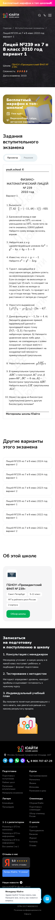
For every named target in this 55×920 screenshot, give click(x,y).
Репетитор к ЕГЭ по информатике (11, 841)
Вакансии (33, 834)
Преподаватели (36, 830)
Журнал (33, 838)
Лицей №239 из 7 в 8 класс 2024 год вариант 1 (26, 476)
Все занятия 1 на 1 (10, 846)
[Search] (39, 15)
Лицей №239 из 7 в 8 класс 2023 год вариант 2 (26, 489)
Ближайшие (7, 803)
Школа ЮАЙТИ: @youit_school (16, 887)
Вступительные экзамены (29, 28)
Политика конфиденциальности (27, 910)
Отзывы (32, 845)
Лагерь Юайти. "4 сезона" (16, 872)
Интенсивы (34, 787)
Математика (34, 779)
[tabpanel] (27, 292)
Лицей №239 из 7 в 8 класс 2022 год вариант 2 (26, 529)
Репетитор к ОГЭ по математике (11, 828)
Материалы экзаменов (12, 793)
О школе (33, 826)
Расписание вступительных (8, 788)
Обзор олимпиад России (37, 815)
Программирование (38, 776)
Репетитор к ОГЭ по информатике (11, 835)
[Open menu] (50, 15)
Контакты (33, 841)
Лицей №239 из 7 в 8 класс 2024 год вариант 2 (26, 463)
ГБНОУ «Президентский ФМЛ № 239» (30, 66)
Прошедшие (8, 807)
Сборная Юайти (36, 803)
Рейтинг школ (8, 782)
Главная (7, 28)
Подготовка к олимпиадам (35, 808)
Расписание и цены (37, 790)
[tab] (12, 158)
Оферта (27, 914)
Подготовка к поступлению (8, 777)
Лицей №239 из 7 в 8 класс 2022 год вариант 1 (26, 516)
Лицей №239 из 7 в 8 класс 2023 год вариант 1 (26, 503)
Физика (32, 783)
